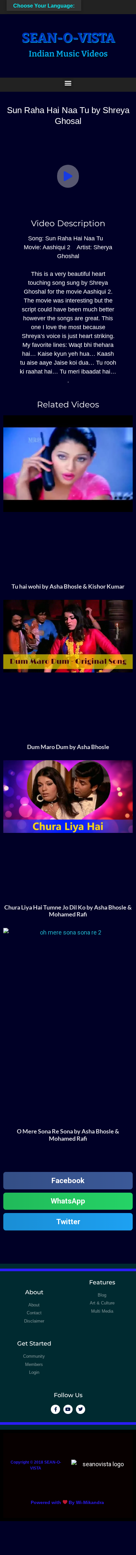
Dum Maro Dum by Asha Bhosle (68, 746)
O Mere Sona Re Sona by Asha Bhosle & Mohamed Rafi (68, 1135)
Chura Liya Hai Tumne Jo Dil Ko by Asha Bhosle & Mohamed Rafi (68, 911)
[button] (68, 83)
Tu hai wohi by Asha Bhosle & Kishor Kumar (68, 586)
